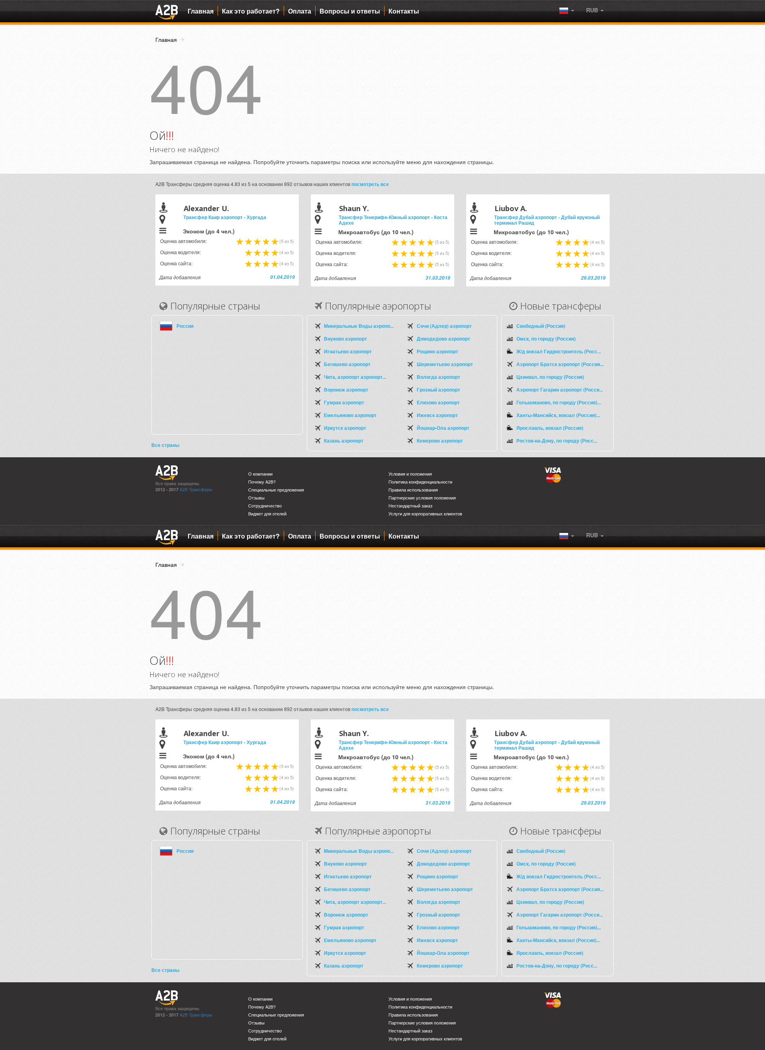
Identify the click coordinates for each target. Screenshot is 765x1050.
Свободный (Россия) (540, 325)
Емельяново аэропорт (350, 415)
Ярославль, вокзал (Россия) (549, 427)
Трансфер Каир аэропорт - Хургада (224, 217)
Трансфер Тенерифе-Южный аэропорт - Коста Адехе (393, 219)
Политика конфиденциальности (420, 482)
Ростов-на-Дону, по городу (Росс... (556, 440)
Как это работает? (251, 11)
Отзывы (256, 498)
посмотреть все (370, 184)
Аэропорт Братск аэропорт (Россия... (560, 364)
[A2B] (166, 11)
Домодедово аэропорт (443, 338)
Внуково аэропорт (345, 338)
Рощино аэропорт (437, 351)
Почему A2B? (262, 482)
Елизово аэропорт (438, 402)
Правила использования (413, 490)
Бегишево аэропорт (347, 364)
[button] (595, 10)
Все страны (165, 445)
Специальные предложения (276, 490)
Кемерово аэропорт (440, 440)
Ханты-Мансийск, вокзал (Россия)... (558, 415)
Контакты (403, 11)
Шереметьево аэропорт (445, 364)
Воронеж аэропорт (346, 389)
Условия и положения (410, 474)
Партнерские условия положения (422, 498)
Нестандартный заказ (410, 506)
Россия (185, 325)
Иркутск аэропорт (345, 427)
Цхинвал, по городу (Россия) (550, 376)
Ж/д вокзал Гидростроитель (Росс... (558, 351)
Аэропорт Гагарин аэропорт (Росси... (559, 389)
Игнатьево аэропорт (348, 351)
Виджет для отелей (267, 514)
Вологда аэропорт (438, 376)
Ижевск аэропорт (437, 415)
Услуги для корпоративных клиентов (425, 514)
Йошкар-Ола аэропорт (443, 427)
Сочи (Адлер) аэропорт (444, 325)
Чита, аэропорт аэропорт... (355, 376)
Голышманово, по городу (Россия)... (558, 402)
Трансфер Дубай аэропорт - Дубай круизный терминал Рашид (547, 219)
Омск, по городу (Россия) (546, 338)
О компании (260, 474)
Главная (201, 11)
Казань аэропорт (343, 440)
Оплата (299, 11)
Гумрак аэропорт (344, 402)
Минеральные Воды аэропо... (359, 325)
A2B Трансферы (196, 489)
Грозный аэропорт (438, 389)
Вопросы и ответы (350, 11)
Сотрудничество (265, 506)
